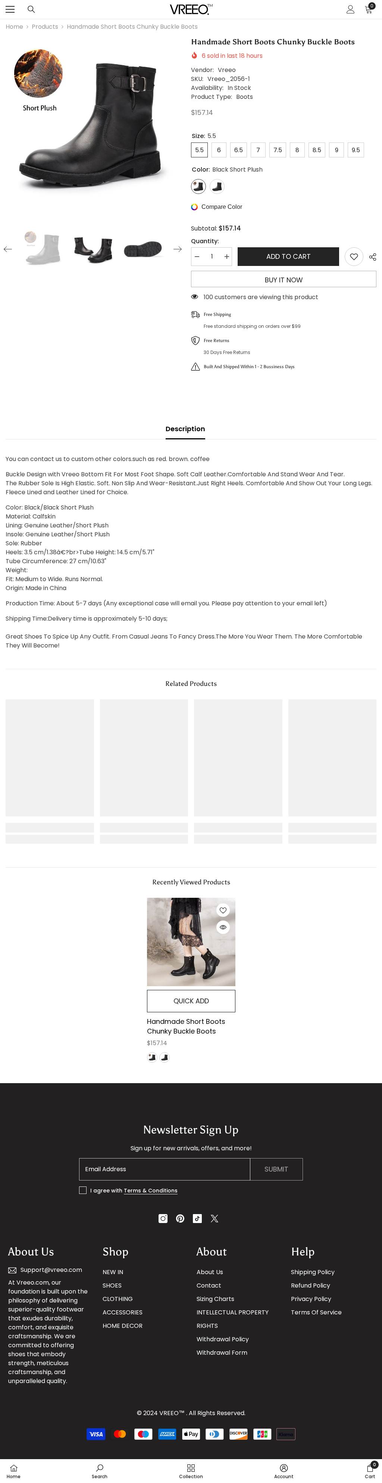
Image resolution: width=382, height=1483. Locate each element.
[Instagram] (163, 1218)
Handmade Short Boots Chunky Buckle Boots (186, 1026)
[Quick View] (223, 927)
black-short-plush (152, 1057)
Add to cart (288, 256)
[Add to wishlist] (354, 256)
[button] (7, 249)
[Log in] (351, 9)
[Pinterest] (180, 1218)
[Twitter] (214, 1218)
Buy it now (284, 280)
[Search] (31, 9)
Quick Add (191, 1001)
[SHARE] (369, 257)
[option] (93, 123)
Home (14, 26)
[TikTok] (197, 1218)
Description (185, 428)
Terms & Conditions (151, 1190)
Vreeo (227, 70)
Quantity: (205, 241)
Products (45, 26)
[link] (50, 828)
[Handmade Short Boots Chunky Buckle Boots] (191, 942)
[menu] (10, 9)
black (164, 1057)
